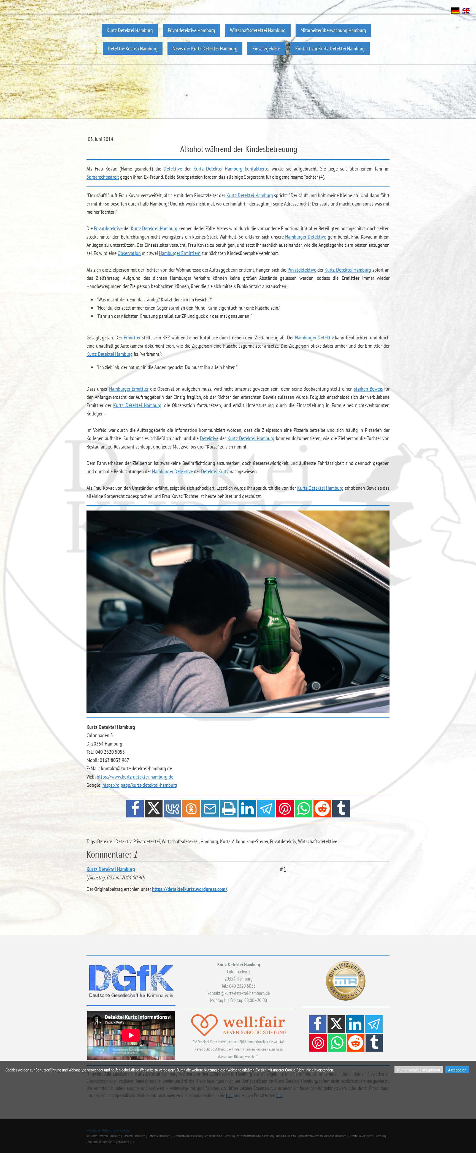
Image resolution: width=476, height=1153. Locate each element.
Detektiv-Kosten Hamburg (133, 48)
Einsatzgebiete (266, 48)
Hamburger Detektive (305, 236)
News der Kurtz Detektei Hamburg (204, 48)
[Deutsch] (455, 10)
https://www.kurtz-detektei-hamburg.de (135, 776)
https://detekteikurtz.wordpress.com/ (189, 889)
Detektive (173, 168)
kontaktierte (256, 168)
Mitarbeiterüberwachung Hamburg (333, 30)
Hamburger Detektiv (314, 337)
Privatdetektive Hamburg (191, 30)
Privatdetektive (108, 228)
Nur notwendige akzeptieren (418, 1070)
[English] (466, 10)
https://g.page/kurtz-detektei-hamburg (139, 785)
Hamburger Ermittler (128, 388)
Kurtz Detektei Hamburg (130, 30)
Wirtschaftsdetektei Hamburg (258, 30)
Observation (129, 253)
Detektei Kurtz (215, 471)
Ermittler (132, 337)
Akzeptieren (457, 1070)
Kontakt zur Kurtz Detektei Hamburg (330, 48)
